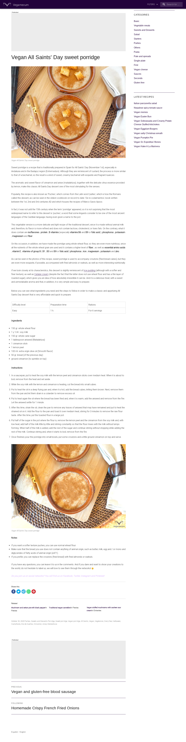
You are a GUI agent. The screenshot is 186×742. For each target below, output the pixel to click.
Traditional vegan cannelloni (60, 608)
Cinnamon (38, 624)
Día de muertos (27, 624)
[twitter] (18, 591)
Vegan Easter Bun (142, 116)
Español (14, 732)
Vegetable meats (142, 25)
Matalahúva (52, 624)
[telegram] (23, 591)
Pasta (136, 52)
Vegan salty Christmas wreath (148, 133)
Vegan (91, 621)
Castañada (15, 624)
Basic (136, 21)
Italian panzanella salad (145, 103)
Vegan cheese (141, 69)
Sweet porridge (61, 621)
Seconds (138, 78)
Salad (137, 34)
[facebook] (13, 591)
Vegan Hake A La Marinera (147, 146)
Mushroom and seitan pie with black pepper (28, 608)
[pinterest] (33, 591)
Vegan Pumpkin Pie (143, 137)
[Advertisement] (69, 32)
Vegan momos (141, 112)
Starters (137, 39)
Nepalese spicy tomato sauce (148, 108)
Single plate (139, 61)
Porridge (51, 621)
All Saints (84, 621)
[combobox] (171, 4)
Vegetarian (99, 621)
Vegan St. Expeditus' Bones (147, 142)
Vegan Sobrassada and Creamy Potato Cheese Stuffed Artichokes (153, 123)
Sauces (137, 74)
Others (137, 47)
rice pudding (89, 270)
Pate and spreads (142, 56)
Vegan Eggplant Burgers (146, 129)
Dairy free (108, 621)
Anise (44, 624)
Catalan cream (41, 274)
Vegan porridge (74, 621)
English (23, 732)
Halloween (117, 621)
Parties (27, 621)
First (136, 65)
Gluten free (139, 82)
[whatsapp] (28, 591)
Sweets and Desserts (39, 621)
